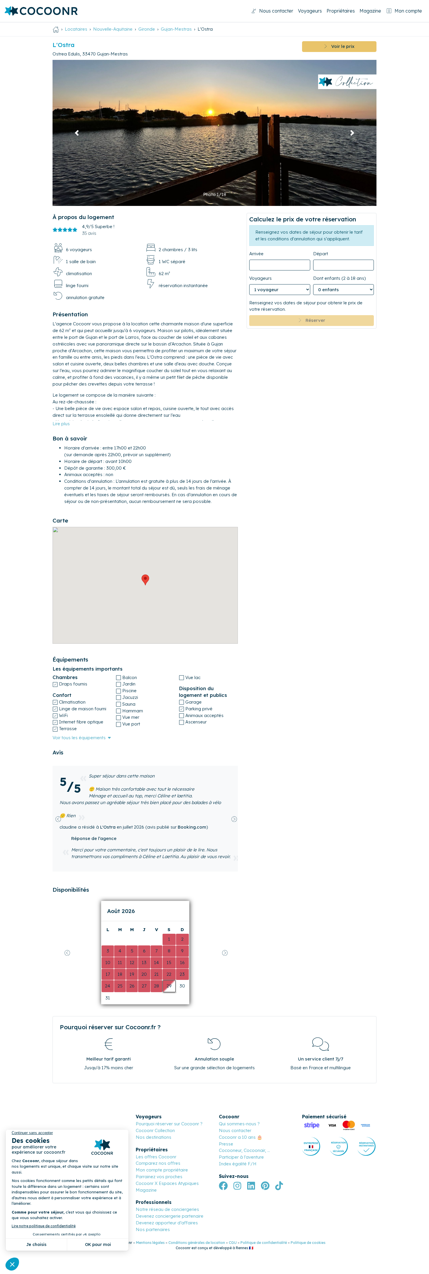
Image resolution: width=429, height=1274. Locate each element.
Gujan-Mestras (176, 29)
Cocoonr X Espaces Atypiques (167, 1183)
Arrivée (256, 253)
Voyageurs (310, 11)
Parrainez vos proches (159, 1176)
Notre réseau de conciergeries (167, 1209)
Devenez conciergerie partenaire (169, 1216)
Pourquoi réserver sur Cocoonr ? (169, 1124)
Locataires (76, 29)
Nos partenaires (153, 1229)
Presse (226, 1144)
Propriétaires (341, 11)
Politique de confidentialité (263, 1242)
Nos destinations (153, 1137)
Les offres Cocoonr (156, 1157)
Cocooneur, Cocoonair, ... (244, 1150)
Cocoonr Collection (155, 1130)
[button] (77, 133)
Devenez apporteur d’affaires (167, 1223)
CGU (233, 1242)
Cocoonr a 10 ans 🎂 (240, 1137)
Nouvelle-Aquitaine (112, 29)
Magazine (370, 11)
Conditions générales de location (196, 1242)
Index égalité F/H (238, 1164)
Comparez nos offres (158, 1163)
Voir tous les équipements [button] (79, 737)
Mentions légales (150, 1242)
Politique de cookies (308, 1242)
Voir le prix (341, 46)
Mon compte (408, 11)
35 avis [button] (89, 233)
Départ (320, 253)
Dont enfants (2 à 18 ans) (339, 278)
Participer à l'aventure (241, 1157)
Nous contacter (276, 11)
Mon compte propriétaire (162, 1170)
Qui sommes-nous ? (239, 1124)
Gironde (146, 29)
